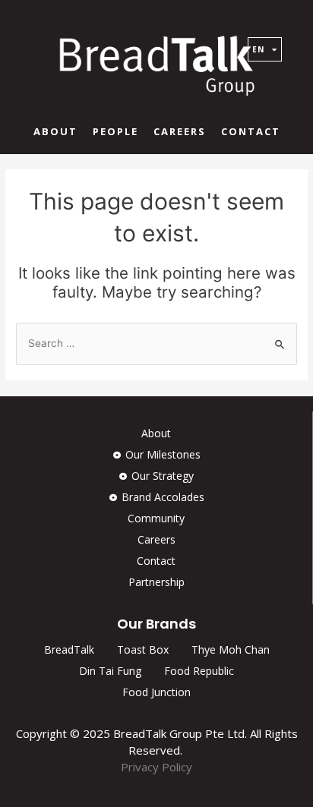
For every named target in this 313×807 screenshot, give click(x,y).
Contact (250, 131)
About (55, 131)
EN (258, 49)
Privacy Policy (156, 766)
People (115, 131)
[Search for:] (156, 343)
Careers (179, 131)
